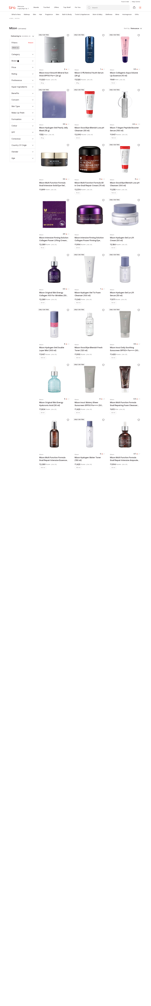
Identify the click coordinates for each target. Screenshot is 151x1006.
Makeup (27, 14)
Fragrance (49, 14)
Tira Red (46, 7)
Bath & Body (67, 14)
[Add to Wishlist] (68, 35)
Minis (117, 14)
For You (77, 7)
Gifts (137, 14)
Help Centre (136, 2)
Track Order (125, 2)
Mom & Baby (97, 14)
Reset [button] (30, 43)
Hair (40, 14)
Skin (34, 14)
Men (57, 14)
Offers (56, 7)
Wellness (108, 14)
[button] (21, 14)
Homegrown (127, 14)
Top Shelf (67, 7)
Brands (36, 7)
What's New (16, 14)
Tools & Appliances (82, 14)
